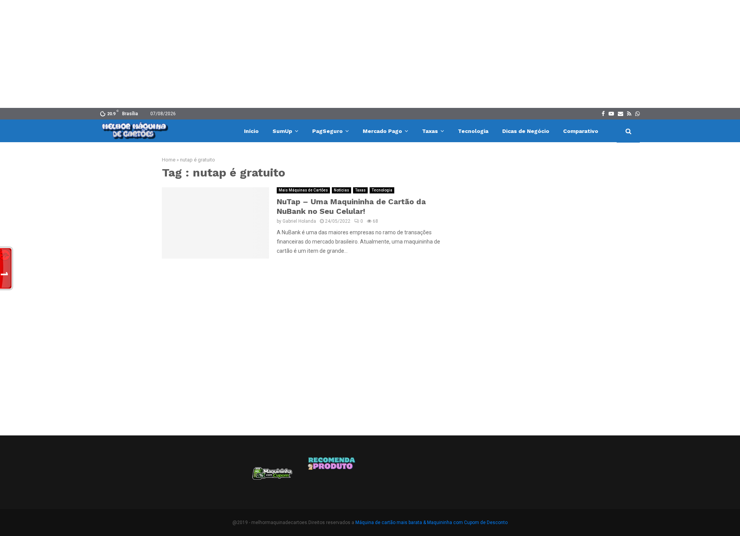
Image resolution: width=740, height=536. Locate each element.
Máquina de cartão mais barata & (390, 522)
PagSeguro (327, 131)
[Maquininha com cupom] (271, 476)
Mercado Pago (382, 131)
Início (251, 131)
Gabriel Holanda (299, 221)
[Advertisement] (370, 54)
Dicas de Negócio (525, 131)
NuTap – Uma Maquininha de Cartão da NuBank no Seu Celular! (351, 206)
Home (168, 160)
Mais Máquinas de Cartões (303, 190)
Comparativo (580, 131)
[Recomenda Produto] (332, 476)
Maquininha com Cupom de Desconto (467, 522)
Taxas (430, 131)
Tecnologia (473, 131)
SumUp (282, 131)
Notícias (341, 190)
